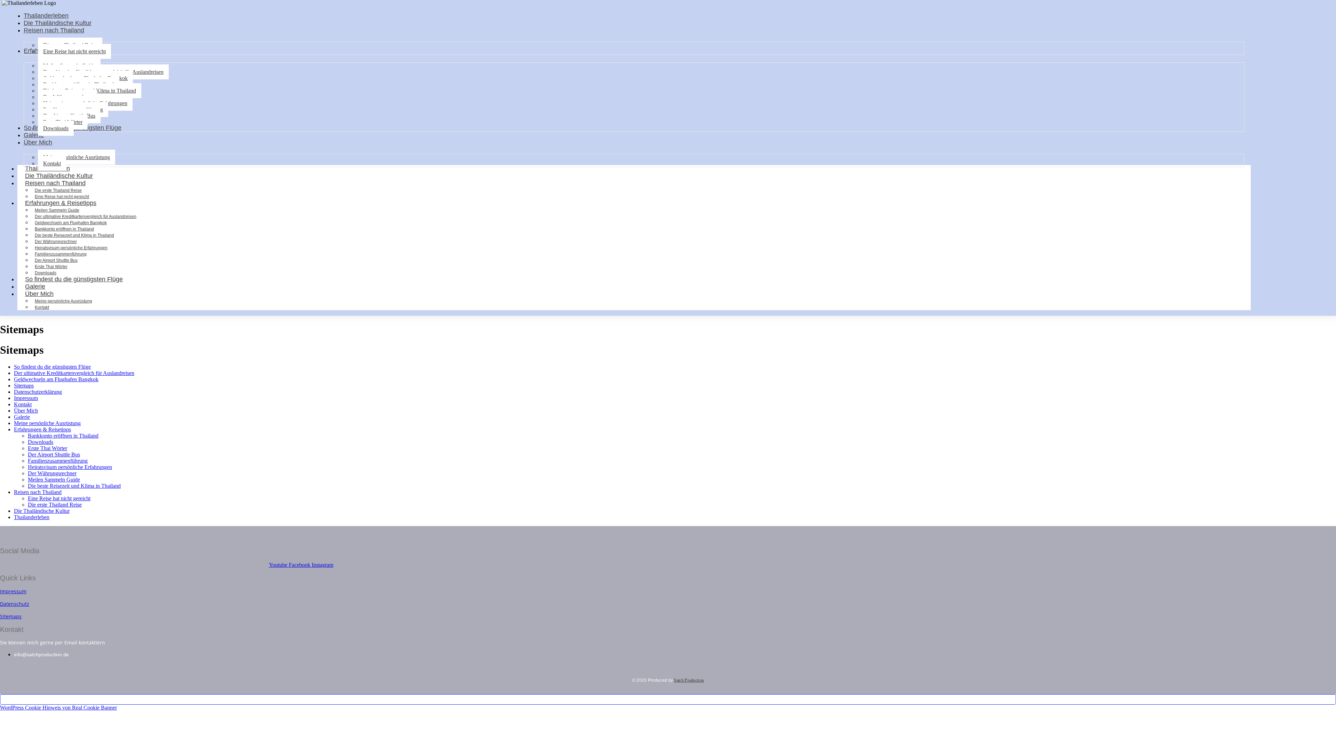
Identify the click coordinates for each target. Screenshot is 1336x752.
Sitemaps (24, 386)
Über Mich (39, 293)
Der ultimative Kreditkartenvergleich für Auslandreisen (85, 216)
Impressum (26, 398)
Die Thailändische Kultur (42, 511)
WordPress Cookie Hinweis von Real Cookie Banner (58, 708)
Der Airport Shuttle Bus (56, 260)
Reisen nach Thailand (55, 183)
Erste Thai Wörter (51, 266)
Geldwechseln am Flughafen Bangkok (71, 222)
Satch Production (689, 680)
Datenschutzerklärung (38, 392)
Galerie (22, 417)
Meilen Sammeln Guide (57, 210)
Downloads (40, 442)
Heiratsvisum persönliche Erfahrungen (71, 247)
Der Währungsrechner (56, 241)
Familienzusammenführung (61, 254)
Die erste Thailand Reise (58, 190)
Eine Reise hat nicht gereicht (59, 498)
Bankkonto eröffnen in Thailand (64, 229)
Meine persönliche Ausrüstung (63, 301)
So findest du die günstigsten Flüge (74, 279)
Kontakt (42, 307)
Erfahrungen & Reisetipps (60, 202)
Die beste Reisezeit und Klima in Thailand (74, 235)
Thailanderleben (31, 517)
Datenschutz (14, 604)
